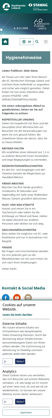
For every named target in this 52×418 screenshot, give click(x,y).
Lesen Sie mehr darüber (17, 314)
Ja (5, 361)
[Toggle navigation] (45, 41)
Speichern (26, 412)
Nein (19, 361)
